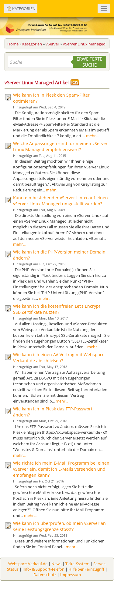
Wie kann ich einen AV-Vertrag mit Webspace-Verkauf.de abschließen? (59, 357)
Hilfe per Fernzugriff (86, 569)
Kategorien (32, 44)
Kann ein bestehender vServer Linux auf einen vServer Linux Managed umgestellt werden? (60, 201)
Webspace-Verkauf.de (27, 563)
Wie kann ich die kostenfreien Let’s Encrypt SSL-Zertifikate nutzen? (56, 309)
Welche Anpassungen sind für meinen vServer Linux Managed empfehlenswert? (60, 146)
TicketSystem (77, 563)
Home (13, 44)
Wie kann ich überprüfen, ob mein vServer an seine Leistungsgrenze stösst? (59, 526)
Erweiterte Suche (89, 62)
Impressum (70, 574)
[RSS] (75, 82)
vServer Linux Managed (84, 44)
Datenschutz (44, 574)
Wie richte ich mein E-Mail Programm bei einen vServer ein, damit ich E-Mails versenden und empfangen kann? (61, 469)
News (56, 563)
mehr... (92, 135)
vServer (52, 44)
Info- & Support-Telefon (43, 569)
